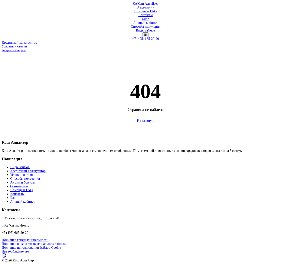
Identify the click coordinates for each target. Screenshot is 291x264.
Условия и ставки (14, 46)
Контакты (145, 15)
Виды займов (145, 30)
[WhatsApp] (4, 256)
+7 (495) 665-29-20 (145, 38)
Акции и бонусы (14, 50)
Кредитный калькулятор (19, 42)
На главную (145, 120)
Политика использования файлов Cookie (31, 247)
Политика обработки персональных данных (34, 243)
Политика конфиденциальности (25, 240)
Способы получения (145, 26)
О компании (145, 7)
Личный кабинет (145, 22)
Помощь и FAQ (145, 11)
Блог (145, 19)
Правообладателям (15, 251)
